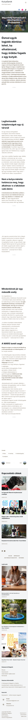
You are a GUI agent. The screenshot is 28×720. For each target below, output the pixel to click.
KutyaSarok (7, 1)
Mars (4, 453)
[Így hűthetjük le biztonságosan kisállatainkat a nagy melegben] (14, 611)
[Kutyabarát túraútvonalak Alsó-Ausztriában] (14, 531)
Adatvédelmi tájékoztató (10, 557)
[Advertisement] (14, 102)
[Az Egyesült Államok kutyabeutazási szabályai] (14, 483)
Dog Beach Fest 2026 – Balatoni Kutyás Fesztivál (13, 659)
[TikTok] (25, 9)
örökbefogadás (20, 453)
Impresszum (17, 555)
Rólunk (10, 555)
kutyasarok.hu (10, 705)
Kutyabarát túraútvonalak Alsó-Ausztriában (14, 540)
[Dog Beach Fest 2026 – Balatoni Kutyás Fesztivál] (14, 645)
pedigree (5, 456)
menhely (10, 453)
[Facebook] (19, 9)
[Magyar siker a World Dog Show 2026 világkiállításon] (14, 507)
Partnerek (21, 557)
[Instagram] (22, 9)
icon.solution (5, 716)
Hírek (21, 25)
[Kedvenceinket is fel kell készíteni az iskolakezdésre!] (14, 578)
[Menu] (25, 2)
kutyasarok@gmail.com (12, 700)
